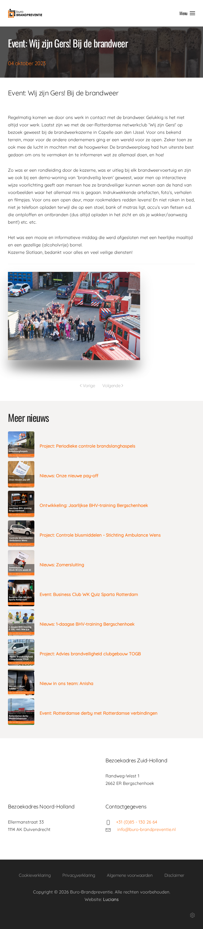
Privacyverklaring (78, 875)
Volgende (111, 385)
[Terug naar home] (25, 13)
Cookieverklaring (34, 875)
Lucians (111, 899)
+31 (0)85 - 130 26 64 (136, 822)
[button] (187, 13)
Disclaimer (174, 875)
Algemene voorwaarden (130, 875)
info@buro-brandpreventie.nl (146, 829)
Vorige (89, 385)
